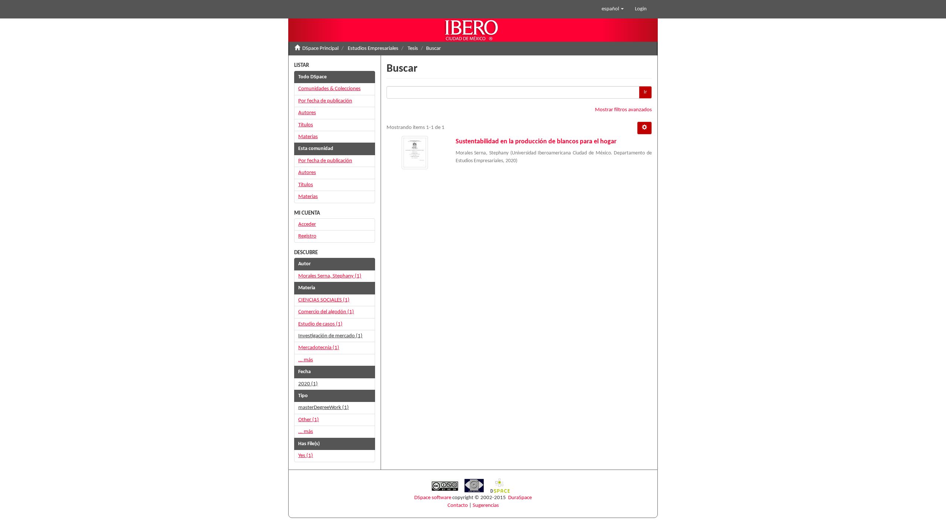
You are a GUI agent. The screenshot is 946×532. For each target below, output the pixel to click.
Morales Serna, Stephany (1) (329, 276)
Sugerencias (486, 505)
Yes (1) (305, 455)
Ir (645, 92)
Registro (307, 236)
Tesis (413, 48)
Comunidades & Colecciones (329, 89)
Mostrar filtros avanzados (623, 110)
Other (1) (308, 420)
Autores (307, 113)
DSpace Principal (320, 48)
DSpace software (432, 498)
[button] (612, 9)
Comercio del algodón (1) (326, 312)
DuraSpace (520, 498)
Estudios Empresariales (373, 48)
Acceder (307, 224)
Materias (308, 137)
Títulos (305, 125)
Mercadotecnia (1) (318, 348)
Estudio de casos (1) (320, 324)
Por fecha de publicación (325, 101)
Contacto (458, 505)
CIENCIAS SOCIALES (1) (324, 300)
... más (305, 360)
